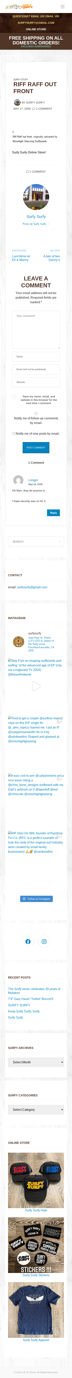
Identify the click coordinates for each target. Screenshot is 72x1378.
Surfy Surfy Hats (36, 1210)
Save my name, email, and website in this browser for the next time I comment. (39, 400)
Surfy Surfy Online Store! (29, 152)
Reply (53, 512)
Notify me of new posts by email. (38, 433)
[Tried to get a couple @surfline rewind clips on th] (36, 744)
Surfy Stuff (20, 79)
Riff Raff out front (22, 136)
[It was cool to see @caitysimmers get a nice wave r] (36, 801)
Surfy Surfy (35, 102)
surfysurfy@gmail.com (36, 22)
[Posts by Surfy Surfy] (17, 102)
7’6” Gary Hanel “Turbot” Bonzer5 (30, 999)
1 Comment (44, 108)
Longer (33, 480)
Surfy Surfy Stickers (36, 1275)
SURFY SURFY (19, 1005)
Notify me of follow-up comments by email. (36, 421)
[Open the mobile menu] (62, 6)
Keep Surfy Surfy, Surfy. (24, 1011)
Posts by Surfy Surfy (35, 223)
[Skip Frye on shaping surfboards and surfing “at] (36, 686)
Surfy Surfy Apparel (36, 1340)
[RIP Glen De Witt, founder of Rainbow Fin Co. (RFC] (36, 859)
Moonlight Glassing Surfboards (30, 141)
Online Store (36, 29)
